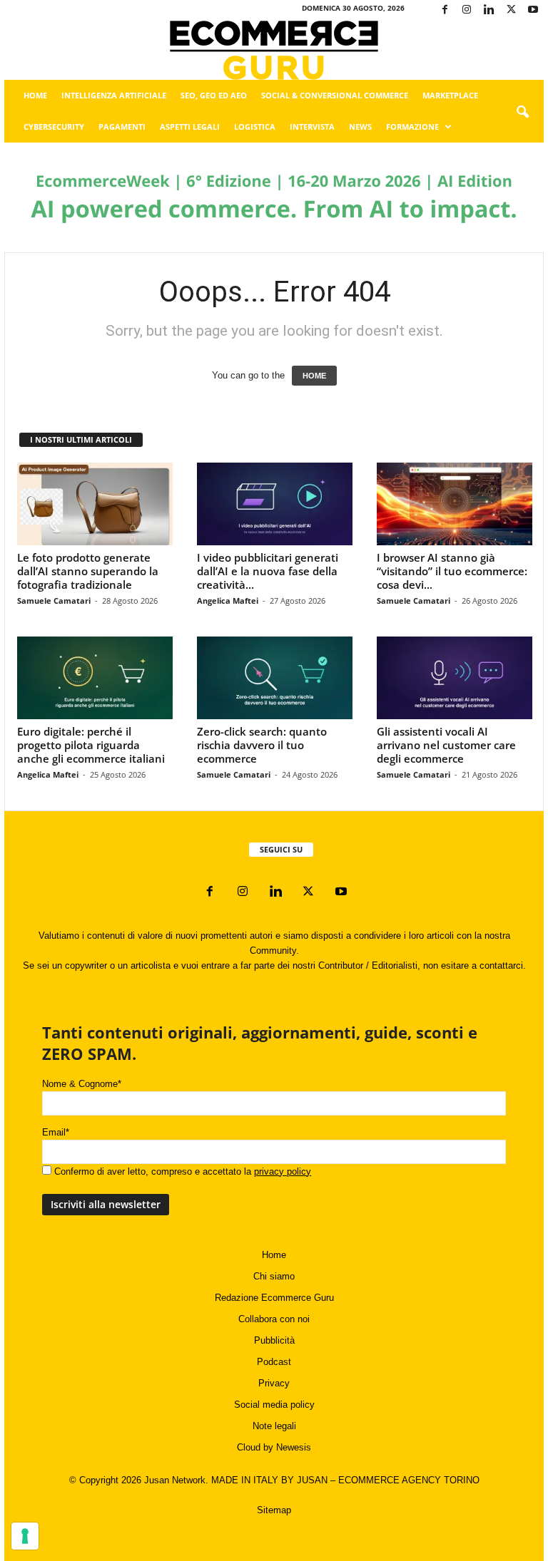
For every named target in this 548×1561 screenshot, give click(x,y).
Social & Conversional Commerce (334, 95)
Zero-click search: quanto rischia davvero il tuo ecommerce (262, 745)
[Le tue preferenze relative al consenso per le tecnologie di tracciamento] (25, 1536)
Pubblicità (274, 1340)
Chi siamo (274, 1276)
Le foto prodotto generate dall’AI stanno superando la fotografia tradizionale (87, 571)
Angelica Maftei (227, 600)
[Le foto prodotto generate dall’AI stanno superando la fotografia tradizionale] (95, 504)
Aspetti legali (190, 126)
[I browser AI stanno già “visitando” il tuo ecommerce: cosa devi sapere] (454, 504)
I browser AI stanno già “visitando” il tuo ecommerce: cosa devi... (452, 571)
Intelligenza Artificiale (113, 95)
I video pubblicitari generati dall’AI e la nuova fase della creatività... (267, 571)
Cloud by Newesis (274, 1447)
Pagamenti (122, 126)
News (360, 126)
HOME (314, 375)
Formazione (412, 126)
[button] (522, 112)
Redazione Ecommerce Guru (274, 1297)
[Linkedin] (488, 10)
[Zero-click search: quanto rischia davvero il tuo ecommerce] (274, 678)
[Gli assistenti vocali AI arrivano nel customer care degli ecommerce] (454, 678)
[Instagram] (466, 10)
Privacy (274, 1383)
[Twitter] (510, 10)
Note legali (274, 1426)
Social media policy (274, 1404)
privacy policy (282, 1171)
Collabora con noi (274, 1319)
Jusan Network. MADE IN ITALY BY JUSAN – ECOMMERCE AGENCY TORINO (312, 1480)
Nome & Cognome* (81, 1083)
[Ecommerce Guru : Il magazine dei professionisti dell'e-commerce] (274, 50)
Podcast (274, 1361)
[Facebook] (444, 10)
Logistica (254, 126)
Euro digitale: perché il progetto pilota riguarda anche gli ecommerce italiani (91, 745)
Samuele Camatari (54, 600)
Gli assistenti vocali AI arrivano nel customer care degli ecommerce (446, 745)
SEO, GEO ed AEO (214, 95)
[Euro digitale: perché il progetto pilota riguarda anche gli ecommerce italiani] (95, 678)
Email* (55, 1132)
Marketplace (450, 95)
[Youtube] (533, 10)
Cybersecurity (54, 126)
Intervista (312, 126)
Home (35, 95)
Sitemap (274, 1510)
